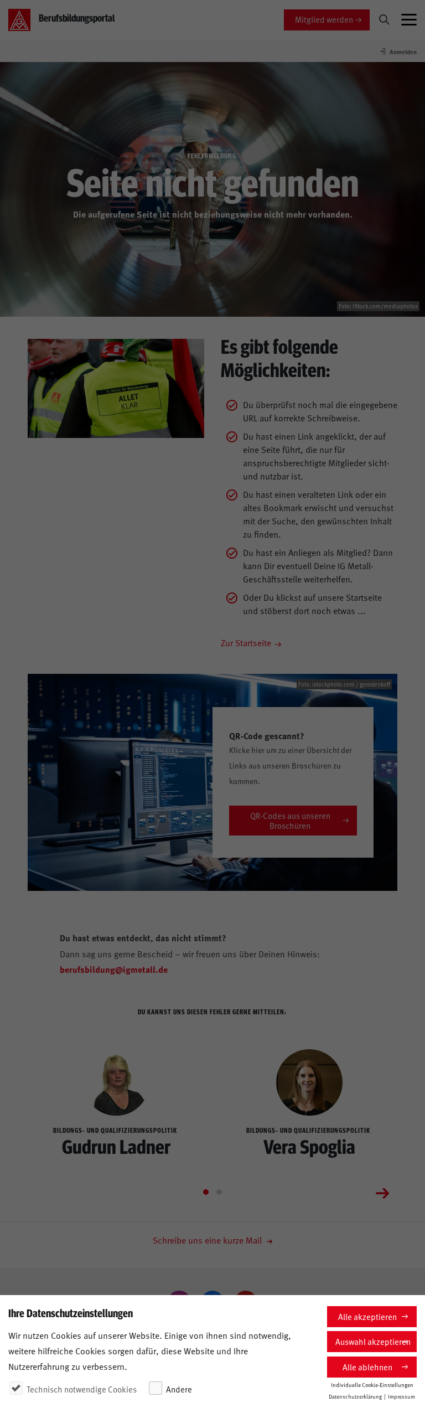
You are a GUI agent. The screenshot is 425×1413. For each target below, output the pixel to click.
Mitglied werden (324, 19)
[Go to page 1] (205, 1192)
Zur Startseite (246, 642)
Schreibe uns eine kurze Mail (208, 1240)
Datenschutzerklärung (355, 1396)
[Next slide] (382, 1192)
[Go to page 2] (219, 1192)
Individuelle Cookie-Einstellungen (372, 1385)
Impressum (401, 1396)
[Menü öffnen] (409, 20)
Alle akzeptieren (367, 1316)
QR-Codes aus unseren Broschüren (290, 820)
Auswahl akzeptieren (373, 1341)
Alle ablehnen (367, 1367)
